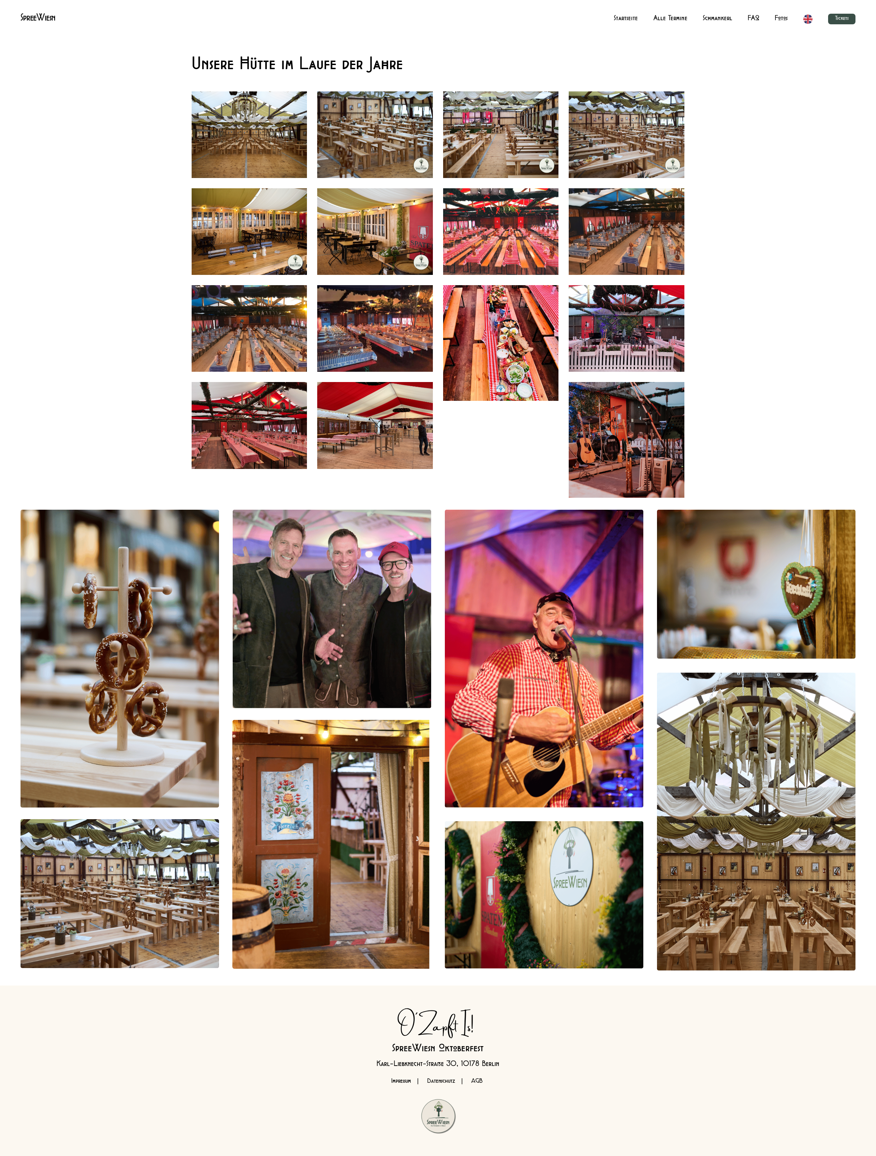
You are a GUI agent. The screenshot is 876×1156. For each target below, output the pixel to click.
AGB (476, 1082)
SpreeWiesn (38, 19)
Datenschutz (441, 1082)
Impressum (401, 1082)
